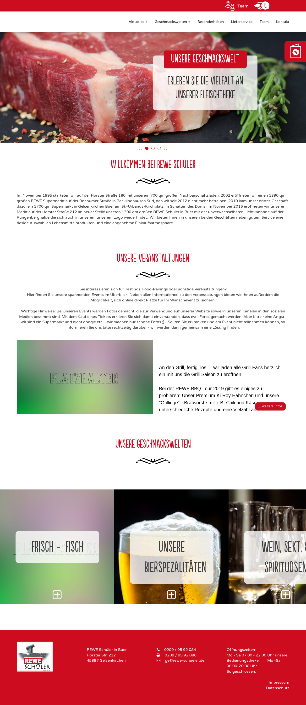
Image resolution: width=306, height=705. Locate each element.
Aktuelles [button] (137, 22)
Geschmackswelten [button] (171, 22)
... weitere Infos (270, 406)
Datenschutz (277, 688)
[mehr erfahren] (57, 598)
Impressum (279, 682)
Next (294, 378)
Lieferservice (241, 22)
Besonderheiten (210, 22)
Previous (12, 378)
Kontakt (282, 22)
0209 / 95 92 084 (180, 649)
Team (243, 6)
